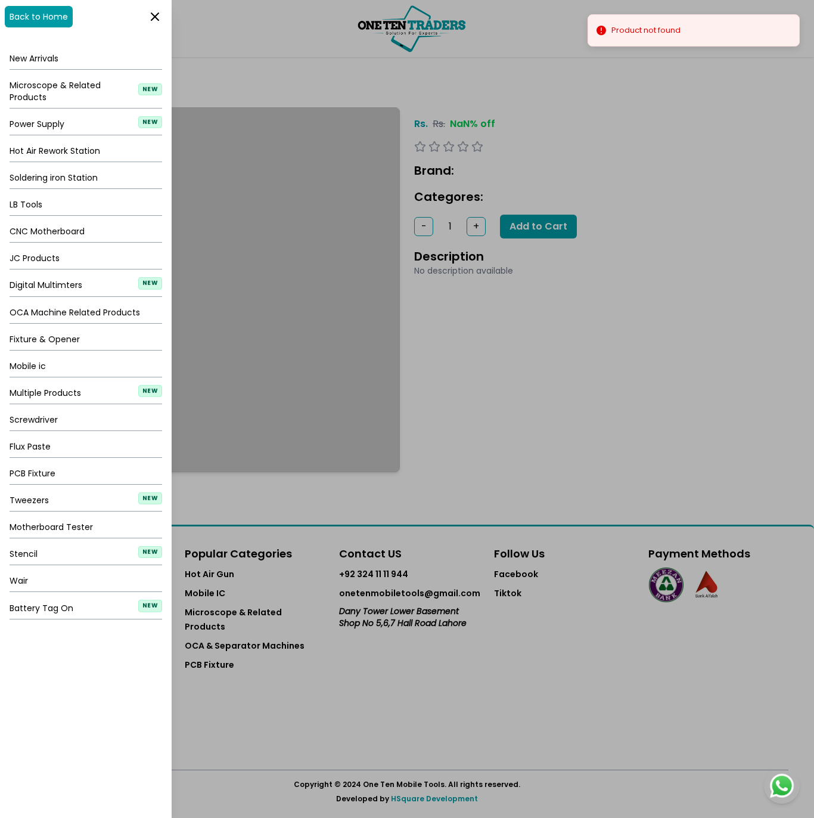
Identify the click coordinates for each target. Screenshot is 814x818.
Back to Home (39, 17)
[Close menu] (407, 409)
